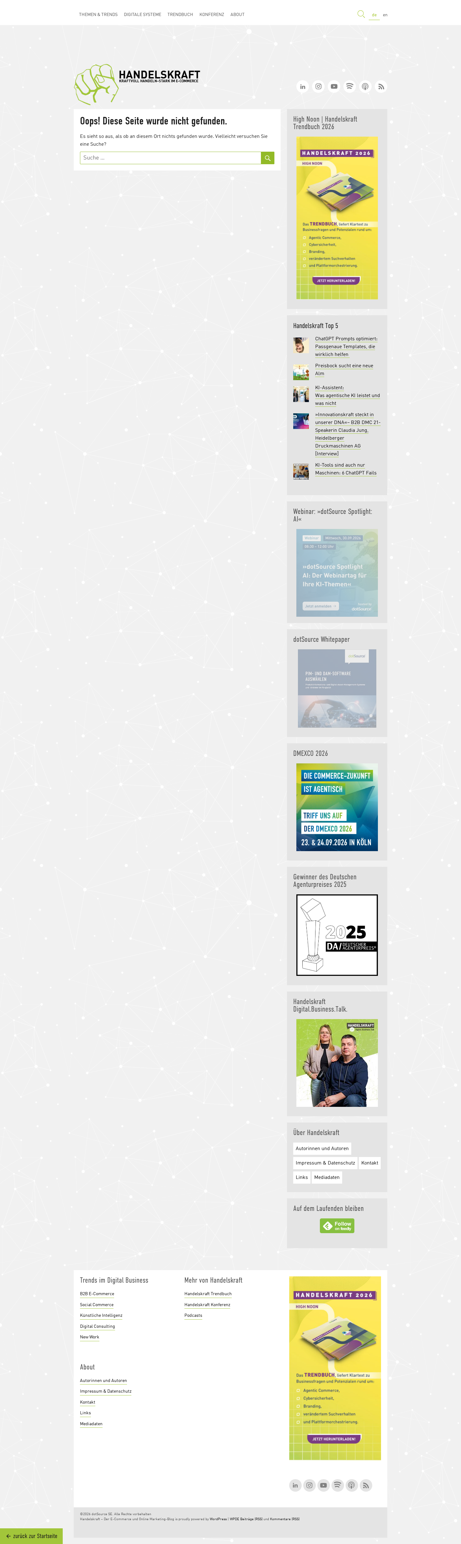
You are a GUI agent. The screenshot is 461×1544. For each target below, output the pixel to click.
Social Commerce (97, 1305)
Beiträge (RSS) (251, 1519)
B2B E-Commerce (97, 1294)
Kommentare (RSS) (284, 1519)
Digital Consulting (97, 1326)
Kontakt (369, 1163)
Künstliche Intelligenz (101, 1315)
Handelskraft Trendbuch (208, 1294)
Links (302, 1177)
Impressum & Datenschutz (325, 1163)
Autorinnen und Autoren (322, 1148)
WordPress (218, 1519)
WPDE (234, 1519)
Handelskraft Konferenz (207, 1305)
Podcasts (193, 1315)
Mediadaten (327, 1177)
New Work (89, 1337)
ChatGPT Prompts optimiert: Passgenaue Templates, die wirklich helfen (346, 347)
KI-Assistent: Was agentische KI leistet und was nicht (347, 395)
